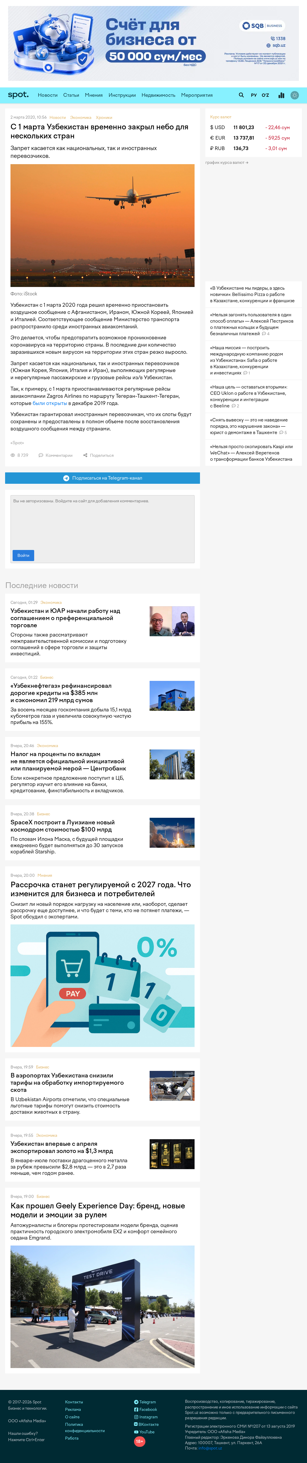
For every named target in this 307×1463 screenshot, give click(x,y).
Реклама (73, 1409)
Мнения (94, 95)
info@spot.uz (210, 1448)
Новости (48, 95)
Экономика (51, 602)
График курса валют (225, 162)
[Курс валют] (281, 95)
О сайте (72, 1417)
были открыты (50, 403)
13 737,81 (244, 138)
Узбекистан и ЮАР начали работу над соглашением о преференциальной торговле (65, 618)
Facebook (148, 1409)
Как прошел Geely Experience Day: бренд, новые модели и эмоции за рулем (97, 1210)
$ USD (217, 127)
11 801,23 (244, 127)
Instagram (148, 1417)
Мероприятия (197, 95)
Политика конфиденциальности (85, 1427)
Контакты (74, 1402)
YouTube (146, 1432)
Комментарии (59, 455)
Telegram (147, 1402)
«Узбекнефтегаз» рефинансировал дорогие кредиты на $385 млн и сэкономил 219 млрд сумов (61, 693)
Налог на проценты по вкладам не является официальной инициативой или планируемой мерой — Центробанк (68, 761)
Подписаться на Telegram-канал (106, 478)
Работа (72, 1438)
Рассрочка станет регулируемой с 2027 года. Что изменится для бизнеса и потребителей (100, 889)
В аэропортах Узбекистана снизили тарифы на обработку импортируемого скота (67, 1082)
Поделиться (101, 455)
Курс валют (220, 117)
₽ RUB (217, 148)
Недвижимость (158, 95)
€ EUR (217, 138)
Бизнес (46, 677)
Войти (23, 555)
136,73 (241, 148)
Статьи (71, 95)
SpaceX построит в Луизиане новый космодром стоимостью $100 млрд (62, 826)
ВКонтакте (148, 1424)
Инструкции (122, 95)
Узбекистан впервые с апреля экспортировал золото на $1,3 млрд (61, 1147)
